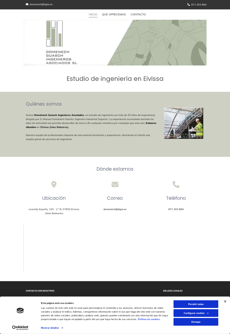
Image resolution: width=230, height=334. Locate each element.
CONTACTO (138, 14)
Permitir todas (196, 304)
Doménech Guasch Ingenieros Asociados (59, 115)
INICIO (93, 14)
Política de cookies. (149, 319)
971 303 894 (199, 4)
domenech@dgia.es (41, 4)
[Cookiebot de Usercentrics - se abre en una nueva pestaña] (20, 328)
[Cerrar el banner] (225, 301)
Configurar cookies (194, 313)
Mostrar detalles (50, 327)
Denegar (196, 322)
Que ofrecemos (114, 14)
